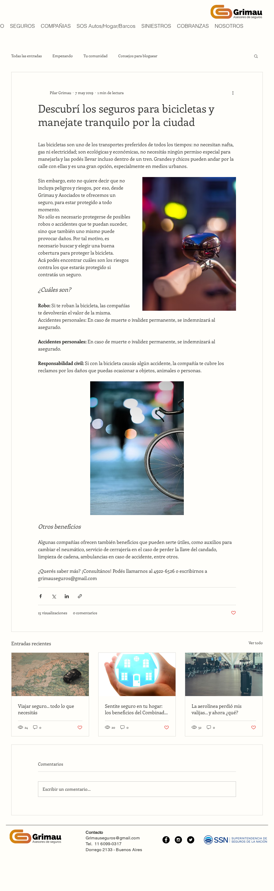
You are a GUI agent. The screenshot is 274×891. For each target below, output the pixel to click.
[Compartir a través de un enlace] (79, 596)
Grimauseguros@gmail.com (113, 837)
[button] (255, 56)
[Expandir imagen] (189, 244)
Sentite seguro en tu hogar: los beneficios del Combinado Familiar (136, 709)
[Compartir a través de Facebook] (40, 596)
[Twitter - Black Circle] (190, 839)
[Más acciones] (233, 92)
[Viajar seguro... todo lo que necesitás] (50, 674)
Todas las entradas (26, 55)
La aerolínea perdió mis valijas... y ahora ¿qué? (217, 709)
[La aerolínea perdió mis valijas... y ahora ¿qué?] (223, 674)
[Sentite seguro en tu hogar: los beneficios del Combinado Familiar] (137, 674)
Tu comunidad (95, 55)
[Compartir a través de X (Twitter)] (53, 596)
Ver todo (256, 642)
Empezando (62, 55)
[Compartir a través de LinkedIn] (66, 596)
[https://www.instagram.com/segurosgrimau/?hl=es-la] (178, 839)
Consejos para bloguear (137, 55)
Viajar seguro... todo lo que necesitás (46, 709)
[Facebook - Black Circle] (166, 839)
